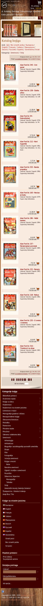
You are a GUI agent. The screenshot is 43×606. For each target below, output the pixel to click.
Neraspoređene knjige (11, 416)
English (4, 47)
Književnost (7, 405)
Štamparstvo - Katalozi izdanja (14, 491)
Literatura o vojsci (9, 410)
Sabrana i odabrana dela (12, 434)
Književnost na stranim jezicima (14, 408)
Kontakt (19, 14)
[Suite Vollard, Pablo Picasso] (26, 29)
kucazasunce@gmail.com (11, 600)
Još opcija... (7, 583)
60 (36, 57)
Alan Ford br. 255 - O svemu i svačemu (30, 321)
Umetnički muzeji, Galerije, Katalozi (17, 488)
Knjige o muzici (10, 461)
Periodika (6, 422)
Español (20, 49)
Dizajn (7, 449)
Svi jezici (8, 546)
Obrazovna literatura (10, 419)
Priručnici (6, 431)
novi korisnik (5, 1)
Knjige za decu (8, 402)
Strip (22, 53)
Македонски (29, 47)
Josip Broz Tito (8, 494)
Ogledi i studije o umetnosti (15, 470)
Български (30, 45)
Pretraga (15, 11)
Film (6, 452)
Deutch (5, 49)
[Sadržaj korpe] (39, 2)
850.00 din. (33, 264)
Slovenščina (29, 49)
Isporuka (36, 11)
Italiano (20, 47)
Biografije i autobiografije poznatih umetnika (21, 446)
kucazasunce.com (27, 595)
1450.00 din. (32, 85)
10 (25, 379)
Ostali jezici (9, 538)
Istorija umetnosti (11, 458)
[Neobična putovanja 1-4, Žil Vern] (10, 29)
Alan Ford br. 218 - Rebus (29, 295)
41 (29, 379)
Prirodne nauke (8, 428)
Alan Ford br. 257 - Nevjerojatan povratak (28, 245)
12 (30, 57)
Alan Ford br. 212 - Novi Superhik (29, 142)
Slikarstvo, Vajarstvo (12, 476)
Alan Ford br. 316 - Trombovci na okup (27, 347)
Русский (12, 49)
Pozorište (8, 473)
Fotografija (9, 455)
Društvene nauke (9, 399)
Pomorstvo (7, 425)
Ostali (37, 49)
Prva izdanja (7, 557)
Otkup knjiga (26, 11)
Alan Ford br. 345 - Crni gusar (28, 66)
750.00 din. (33, 238)
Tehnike (9, 482)
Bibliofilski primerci (10, 396)
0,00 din (39, 8)
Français (12, 47)
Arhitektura (9, 443)
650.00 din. (33, 162)
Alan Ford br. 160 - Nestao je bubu (30, 193)
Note (8, 464)
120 (39, 57)
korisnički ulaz (15, 1)
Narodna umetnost (12, 467)
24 (33, 57)
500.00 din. (33, 187)
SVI (7, 45)
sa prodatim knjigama (21, 59)
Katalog (7, 11)
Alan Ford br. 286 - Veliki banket (29, 219)
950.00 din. (33, 315)
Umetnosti (15, 53)
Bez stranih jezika (17, 45)
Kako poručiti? (8, 14)
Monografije (10, 479)
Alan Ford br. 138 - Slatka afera (29, 91)
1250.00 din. (32, 111)
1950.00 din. (32, 136)
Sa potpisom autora (10, 559)
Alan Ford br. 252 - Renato (30, 269)
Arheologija (9, 440)
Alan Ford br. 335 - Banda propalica (29, 168)
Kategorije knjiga (9, 391)
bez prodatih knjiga (34, 59)
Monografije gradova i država (13, 413)
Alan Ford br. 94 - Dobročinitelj (26, 117)
